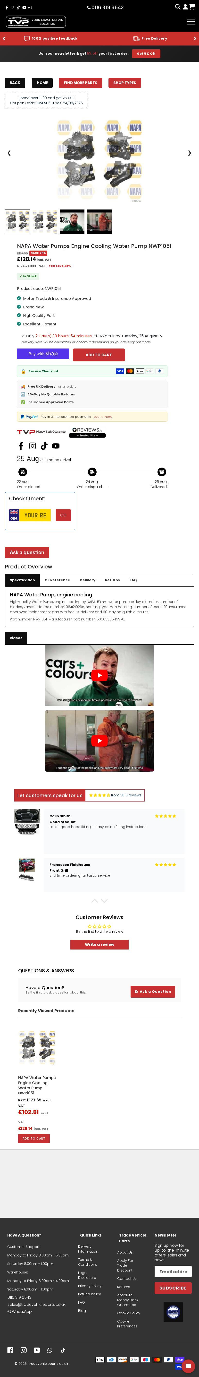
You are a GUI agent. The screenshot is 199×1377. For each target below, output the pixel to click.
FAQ (133, 580)
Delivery (87, 580)
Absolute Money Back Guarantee (127, 1300)
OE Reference (57, 580)
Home (42, 82)
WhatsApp (22, 1311)
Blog (82, 1310)
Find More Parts (80, 82)
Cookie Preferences (127, 1324)
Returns (112, 580)
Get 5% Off (146, 53)
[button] (94, 902)
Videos (16, 638)
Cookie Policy (128, 1313)
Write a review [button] (99, 944)
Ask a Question (155, 991)
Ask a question (27, 552)
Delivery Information (88, 1249)
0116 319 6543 (19, 1297)
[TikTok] (44, 446)
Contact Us (127, 1278)
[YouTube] (56, 446)
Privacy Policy (89, 1285)
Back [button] (15, 82)
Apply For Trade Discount (125, 1265)
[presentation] (3, 38)
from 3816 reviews (126, 795)
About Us (125, 1252)
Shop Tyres (124, 82)
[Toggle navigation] (191, 21)
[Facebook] (21, 446)
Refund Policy (89, 1294)
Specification (22, 580)
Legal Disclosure (87, 1275)
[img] (99, 795)
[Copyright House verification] (173, 1312)
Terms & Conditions (87, 1262)
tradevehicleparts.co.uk (48, 1363)
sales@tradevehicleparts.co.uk (37, 1304)
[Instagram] (32, 446)
